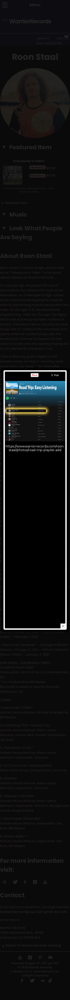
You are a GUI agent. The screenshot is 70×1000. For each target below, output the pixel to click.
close (62, 626)
